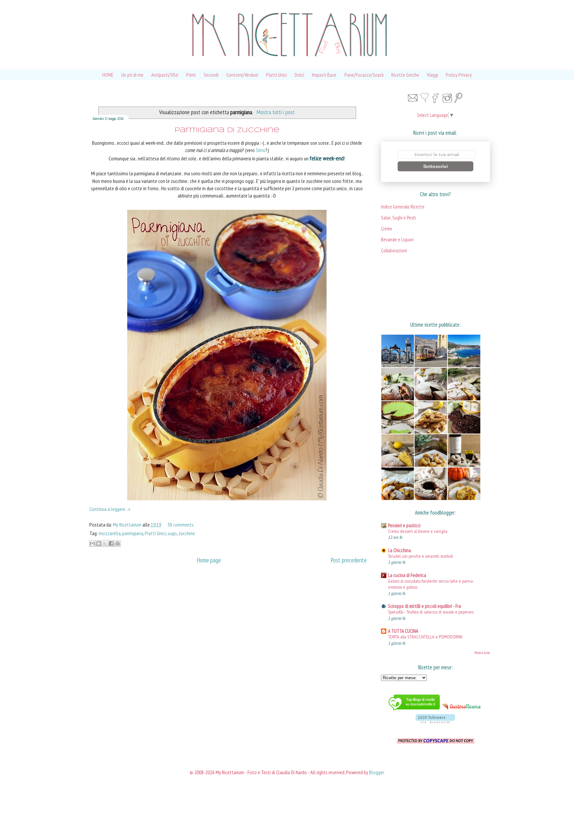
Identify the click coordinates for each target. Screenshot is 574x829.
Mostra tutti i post (275, 112)
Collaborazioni (394, 250)
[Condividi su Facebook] (111, 543)
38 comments (180, 524)
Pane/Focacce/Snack (364, 74)
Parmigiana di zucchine (227, 130)
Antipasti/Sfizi (164, 74)
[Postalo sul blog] (98, 543)
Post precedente (349, 560)
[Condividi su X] (105, 543)
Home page (209, 560)
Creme (386, 228)
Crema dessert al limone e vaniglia (417, 531)
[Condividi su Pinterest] (117, 543)
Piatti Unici (276, 74)
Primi (191, 74)
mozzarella (110, 533)
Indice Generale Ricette (403, 207)
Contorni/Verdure (242, 74)
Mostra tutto (482, 652)
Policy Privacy (459, 74)
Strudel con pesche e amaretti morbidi (420, 556)
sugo (172, 533)
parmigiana (132, 533)
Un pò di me (132, 74)
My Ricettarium (128, 524)
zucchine (186, 533)
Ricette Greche (405, 74)
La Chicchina (399, 550)
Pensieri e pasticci (404, 525)
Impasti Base (324, 74)
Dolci (299, 74)
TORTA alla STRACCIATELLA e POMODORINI (425, 636)
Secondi (211, 74)
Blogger (376, 772)
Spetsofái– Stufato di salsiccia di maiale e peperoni (431, 612)
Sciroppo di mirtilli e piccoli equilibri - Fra (424, 606)
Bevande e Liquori (397, 239)
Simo (260, 150)
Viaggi (432, 74)
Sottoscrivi (435, 166)
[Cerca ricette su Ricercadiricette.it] (414, 711)
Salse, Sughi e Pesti (398, 217)
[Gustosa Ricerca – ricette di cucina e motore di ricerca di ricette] (461, 711)
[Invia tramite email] (92, 543)
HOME (108, 74)
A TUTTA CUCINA (403, 631)
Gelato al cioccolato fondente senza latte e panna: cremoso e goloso (430, 584)
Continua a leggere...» (109, 509)
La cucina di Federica (407, 575)
